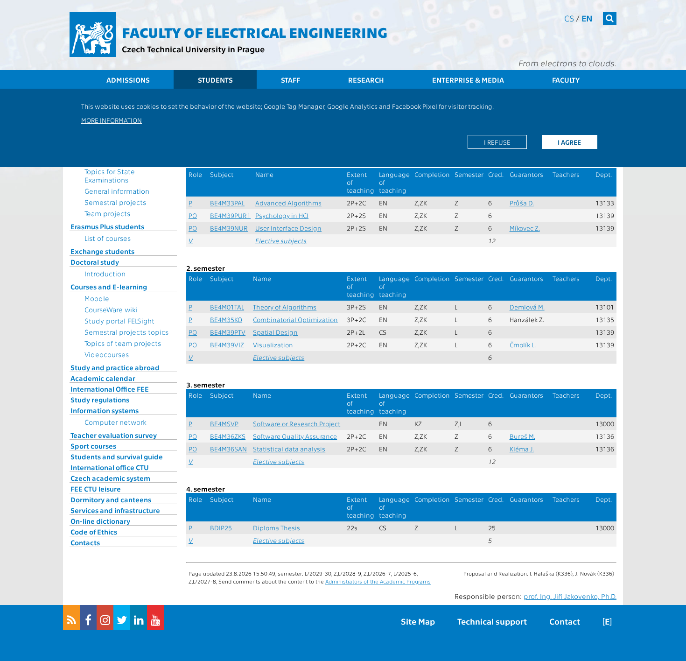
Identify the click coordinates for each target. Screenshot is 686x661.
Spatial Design (275, 332)
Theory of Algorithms (284, 307)
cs (569, 18)
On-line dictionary (100, 521)
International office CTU (109, 467)
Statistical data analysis (289, 449)
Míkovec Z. (525, 228)
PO (193, 215)
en (587, 18)
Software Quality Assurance (295, 436)
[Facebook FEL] (88, 617)
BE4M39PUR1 (230, 215)
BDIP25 (221, 528)
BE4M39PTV (227, 332)
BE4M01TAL (227, 307)
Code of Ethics (93, 531)
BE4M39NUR (229, 228)
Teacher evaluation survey (113, 435)
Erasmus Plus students (107, 226)
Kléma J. (522, 449)
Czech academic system (110, 478)
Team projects (107, 213)
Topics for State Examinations (109, 175)
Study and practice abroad (115, 367)
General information (116, 191)
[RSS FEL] (71, 617)
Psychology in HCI (281, 215)
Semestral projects (115, 202)
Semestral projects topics (126, 332)
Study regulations (99, 399)
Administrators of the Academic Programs (378, 581)
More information (111, 120)
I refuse (497, 142)
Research (366, 80)
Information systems (104, 410)
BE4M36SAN (228, 449)
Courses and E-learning (108, 286)
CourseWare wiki (111, 309)
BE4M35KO (226, 319)
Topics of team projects (122, 343)
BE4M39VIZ (227, 345)
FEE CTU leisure (95, 489)
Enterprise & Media (468, 80)
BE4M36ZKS (227, 436)
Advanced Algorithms (288, 203)
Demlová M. (527, 307)
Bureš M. (522, 436)
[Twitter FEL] (121, 617)
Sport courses (93, 446)
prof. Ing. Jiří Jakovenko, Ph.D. (570, 596)
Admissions (128, 80)
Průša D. (522, 203)
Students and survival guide (116, 456)
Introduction (105, 273)
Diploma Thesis (276, 528)
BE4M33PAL (227, 203)
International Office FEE (109, 389)
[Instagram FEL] (105, 617)
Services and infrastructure (115, 510)
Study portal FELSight (119, 320)
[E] (607, 621)
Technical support (492, 621)
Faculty (566, 80)
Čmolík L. (523, 345)
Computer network (115, 422)
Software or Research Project (296, 424)
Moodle (96, 298)
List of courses (107, 238)
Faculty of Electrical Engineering (254, 31)
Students (215, 80)
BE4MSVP (224, 424)
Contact (564, 621)
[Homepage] (93, 34)
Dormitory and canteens (110, 499)
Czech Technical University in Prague (193, 49)
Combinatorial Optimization (295, 319)
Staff (290, 80)
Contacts (85, 542)
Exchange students (102, 251)
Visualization (273, 345)
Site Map (418, 621)
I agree (569, 142)
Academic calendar (102, 378)
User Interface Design (288, 228)
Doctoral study (94, 262)
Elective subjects (281, 241)
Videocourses (106, 354)
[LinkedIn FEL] (138, 617)
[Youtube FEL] (155, 617)
